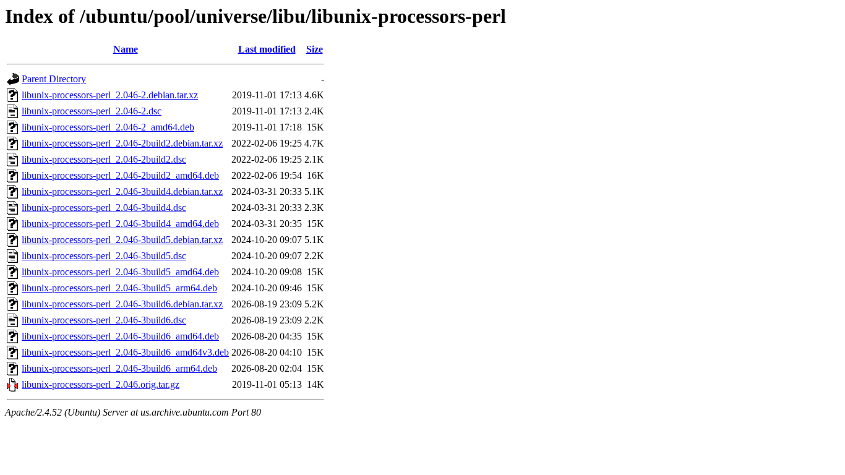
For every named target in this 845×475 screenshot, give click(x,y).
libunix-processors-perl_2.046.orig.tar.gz (100, 384)
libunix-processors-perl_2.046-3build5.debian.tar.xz (122, 239)
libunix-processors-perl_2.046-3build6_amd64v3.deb (125, 352)
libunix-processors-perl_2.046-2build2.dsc (104, 159)
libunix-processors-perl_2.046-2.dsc (91, 111)
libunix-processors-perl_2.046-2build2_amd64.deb (120, 175)
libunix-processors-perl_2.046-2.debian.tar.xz (110, 95)
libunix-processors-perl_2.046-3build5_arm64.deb (119, 288)
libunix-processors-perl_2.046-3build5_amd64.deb (120, 272)
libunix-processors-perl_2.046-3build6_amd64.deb (120, 336)
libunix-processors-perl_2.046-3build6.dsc (104, 320)
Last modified (267, 49)
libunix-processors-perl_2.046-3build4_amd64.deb (120, 223)
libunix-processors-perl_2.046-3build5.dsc (104, 255)
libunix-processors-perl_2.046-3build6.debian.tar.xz (122, 304)
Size (314, 49)
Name (125, 49)
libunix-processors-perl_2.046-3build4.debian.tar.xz (122, 191)
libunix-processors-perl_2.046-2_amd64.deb (108, 127)
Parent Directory (54, 79)
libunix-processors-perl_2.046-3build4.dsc (104, 207)
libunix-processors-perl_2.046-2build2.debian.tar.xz (122, 143)
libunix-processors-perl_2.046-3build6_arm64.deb (119, 368)
